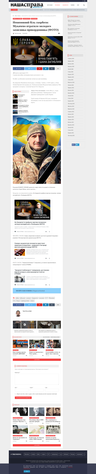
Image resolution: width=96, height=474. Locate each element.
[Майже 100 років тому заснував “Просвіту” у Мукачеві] (20, 411)
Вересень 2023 (71, 108)
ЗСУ (46, 298)
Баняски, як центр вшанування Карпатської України (53, 438)
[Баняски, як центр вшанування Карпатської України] (53, 429)
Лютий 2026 (70, 69)
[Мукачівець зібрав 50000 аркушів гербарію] (36, 411)
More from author (55, 337)
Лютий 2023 (70, 127)
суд (53, 454)
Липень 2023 (71, 114)
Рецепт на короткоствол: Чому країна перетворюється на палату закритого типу (36, 353)
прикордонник (25, 300)
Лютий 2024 (70, 95)
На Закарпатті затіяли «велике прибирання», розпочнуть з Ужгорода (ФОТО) (23, 106)
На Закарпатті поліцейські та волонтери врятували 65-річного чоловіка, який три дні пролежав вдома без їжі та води (59, 9)
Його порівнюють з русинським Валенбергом (53, 420)
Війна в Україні (18, 15)
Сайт (46, 387)
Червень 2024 (71, 87)
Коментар (17, 372)
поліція (26, 454)
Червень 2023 (71, 116)
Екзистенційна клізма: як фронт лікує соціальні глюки (53, 353)
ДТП (85, 454)
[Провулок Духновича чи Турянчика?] (20, 429)
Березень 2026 (71, 66)
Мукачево (34, 18)
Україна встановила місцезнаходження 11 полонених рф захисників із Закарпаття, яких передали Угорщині (23, 111)
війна (17, 298)
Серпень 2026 (71, 58)
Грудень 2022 (71, 132)
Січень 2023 (70, 130)
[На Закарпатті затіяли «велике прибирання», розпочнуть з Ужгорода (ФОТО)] (15, 107)
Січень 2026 (70, 71)
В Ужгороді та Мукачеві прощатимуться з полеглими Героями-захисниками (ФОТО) (23, 95)
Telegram (35, 290)
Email (31, 387)
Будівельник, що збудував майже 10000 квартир (36, 438)
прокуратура (48, 454)
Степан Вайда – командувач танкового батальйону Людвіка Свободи (75, 46)
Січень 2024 (70, 98)
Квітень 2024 (71, 90)
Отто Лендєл (16, 300)
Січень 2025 (70, 79)
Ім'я (16, 387)
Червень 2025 (71, 77)
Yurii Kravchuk (27, 311)
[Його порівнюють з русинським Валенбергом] (53, 411)
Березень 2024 (71, 93)
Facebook (42, 290)
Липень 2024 (71, 85)
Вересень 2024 (71, 82)
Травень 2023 (71, 119)
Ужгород (65, 454)
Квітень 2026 (71, 63)
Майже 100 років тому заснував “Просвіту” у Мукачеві (19, 420)
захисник (41, 298)
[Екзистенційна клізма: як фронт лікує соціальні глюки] (53, 344)
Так (27, 471)
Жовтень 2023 (71, 106)
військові (22, 298)
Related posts (46, 337)
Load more (37, 359)
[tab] (46, 337)
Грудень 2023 (71, 101)
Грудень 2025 (71, 74)
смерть (32, 300)
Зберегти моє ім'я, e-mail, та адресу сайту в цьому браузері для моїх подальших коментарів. (37, 393)
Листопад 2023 (71, 103)
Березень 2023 (71, 124)
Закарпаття (26, 18)
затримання (72, 454)
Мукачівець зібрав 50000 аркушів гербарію (36, 420)
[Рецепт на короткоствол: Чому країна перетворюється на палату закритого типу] (36, 344)
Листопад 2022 (71, 135)
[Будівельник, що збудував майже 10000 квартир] (36, 429)
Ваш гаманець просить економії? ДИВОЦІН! (19, 352)
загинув (28, 298)
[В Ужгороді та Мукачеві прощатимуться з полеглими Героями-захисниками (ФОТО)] (15, 96)
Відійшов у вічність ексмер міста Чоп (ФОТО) (22, 100)
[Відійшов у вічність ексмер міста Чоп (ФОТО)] (15, 101)
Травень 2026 (71, 61)
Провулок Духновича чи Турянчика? (20, 438)
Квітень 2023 (71, 122)
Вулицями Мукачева (17, 435)
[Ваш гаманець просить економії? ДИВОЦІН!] (20, 344)
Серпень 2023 (71, 111)
